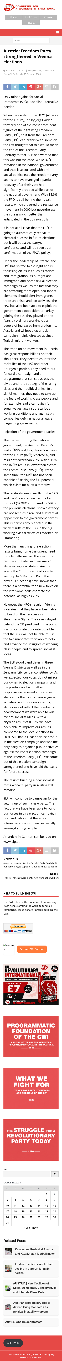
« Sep (27, 1227)
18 (15, 1211)
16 (54, 1205)
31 (7, 1222)
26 (23, 1217)
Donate (48, 17)
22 (46, 1211)
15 (46, 1205)
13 (31, 1205)
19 (23, 1211)
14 (39, 1205)
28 (39, 1217)
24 (7, 1217)
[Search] (55, 1174)
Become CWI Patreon (32, 949)
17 (7, 1211)
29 (46, 1217)
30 (54, 1217)
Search (7, 1169)
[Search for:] (31, 40)
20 (31, 1211)
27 (31, 1217)
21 (39, 1211)
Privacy (31, 22)
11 (15, 1205)
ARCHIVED (13, 1343)
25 (15, 1217)
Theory (14, 17)
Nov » (35, 1227)
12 (23, 1205)
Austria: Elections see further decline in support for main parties (34, 1268)
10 (7, 1205)
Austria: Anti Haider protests (23, 1321)
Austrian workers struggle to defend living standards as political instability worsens (31, 1307)
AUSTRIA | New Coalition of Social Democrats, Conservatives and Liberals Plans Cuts (34, 1288)
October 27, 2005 (14, 70)
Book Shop (31, 17)
